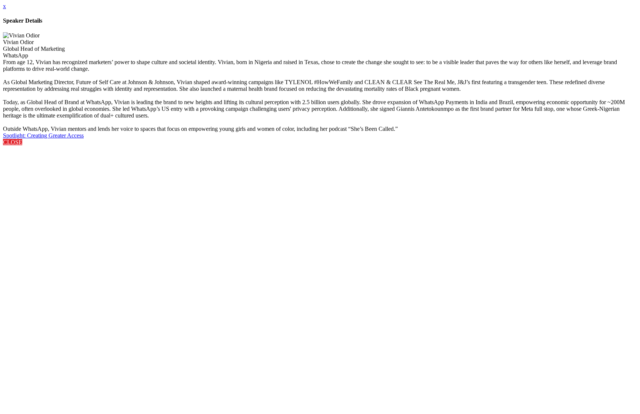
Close (12, 142)
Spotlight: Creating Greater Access (43, 135)
